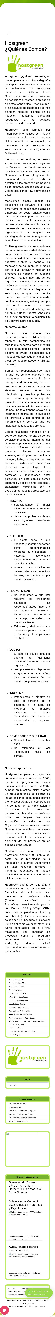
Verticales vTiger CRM (17, 994)
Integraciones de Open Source (20, 1015)
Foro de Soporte (15, 1035)
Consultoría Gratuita (16, 1028)
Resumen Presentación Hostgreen (22, 1111)
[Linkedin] (10, 963)
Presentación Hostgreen (18, 1104)
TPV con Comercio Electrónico (20, 1114)
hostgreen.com (38, 1306)
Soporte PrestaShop (16, 987)
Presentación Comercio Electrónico (22, 1118)
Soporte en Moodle (16, 990)
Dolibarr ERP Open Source (19, 1001)
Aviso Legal (13, 1289)
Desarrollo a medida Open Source (22, 1018)
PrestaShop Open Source (18, 1008)
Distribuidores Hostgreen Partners (22, 1031)
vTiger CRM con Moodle (18, 1121)
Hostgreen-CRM (15, 1107)
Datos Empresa (15, 1292)
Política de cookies (16, 1294)
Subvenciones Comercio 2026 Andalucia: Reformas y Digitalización (25, 1205)
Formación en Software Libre (20, 1011)
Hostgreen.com (26, 21)
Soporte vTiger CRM (17, 980)
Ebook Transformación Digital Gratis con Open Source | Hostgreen (26, 1023)
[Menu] (9, 33)
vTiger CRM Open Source (19, 997)
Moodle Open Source (17, 1004)
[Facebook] (6, 963)
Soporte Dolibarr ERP (17, 983)
